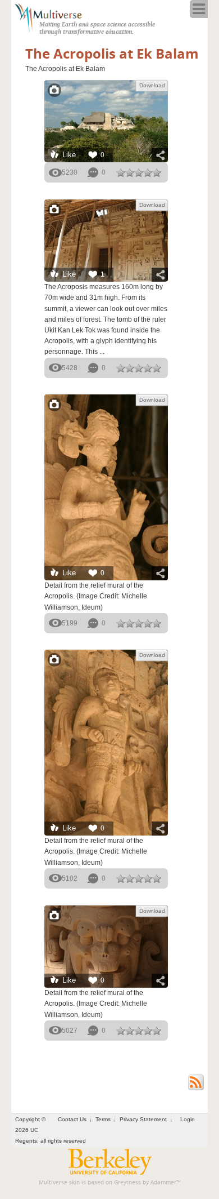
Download (152, 85)
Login (187, 1119)
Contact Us (72, 1119)
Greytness (127, 1182)
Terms (103, 1119)
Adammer (163, 1182)
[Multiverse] (54, 17)
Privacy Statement (143, 1119)
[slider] (138, 172)
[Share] (160, 155)
